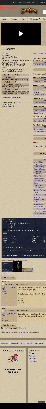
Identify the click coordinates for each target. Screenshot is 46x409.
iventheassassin (23, 260)
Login (15, 2)
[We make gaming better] (7, 2)
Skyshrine (37, 197)
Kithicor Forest (39, 188)
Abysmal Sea (38, 162)
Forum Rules (38, 343)
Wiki (23, 19)
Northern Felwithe (40, 190)
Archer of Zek (38, 129)
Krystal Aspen (38, 113)
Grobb (36, 183)
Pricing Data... (19, 102)
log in (10, 332)
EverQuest (32, 359)
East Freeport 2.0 (40, 171)
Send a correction (7, 274)
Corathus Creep (39, 167)
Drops (35, 53)
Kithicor (36, 92)
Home (4, 19)
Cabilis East (38, 164)
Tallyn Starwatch (39, 94)
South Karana (38, 202)
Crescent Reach (39, 169)
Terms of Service (26, 343)
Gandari (36, 90)
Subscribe (4, 343)
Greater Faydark (39, 178)
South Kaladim (39, 199)
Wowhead (32, 356)
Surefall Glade (38, 206)
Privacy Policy (14, 343)
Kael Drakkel (38, 185)
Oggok (36, 192)
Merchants (40, 53)
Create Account (24, 2)
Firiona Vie (37, 176)
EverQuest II (33, 361)
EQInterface (34, 19)
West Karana (38, 216)
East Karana (38, 174)
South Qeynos (38, 204)
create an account (20, 332)
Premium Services (38, 2)
